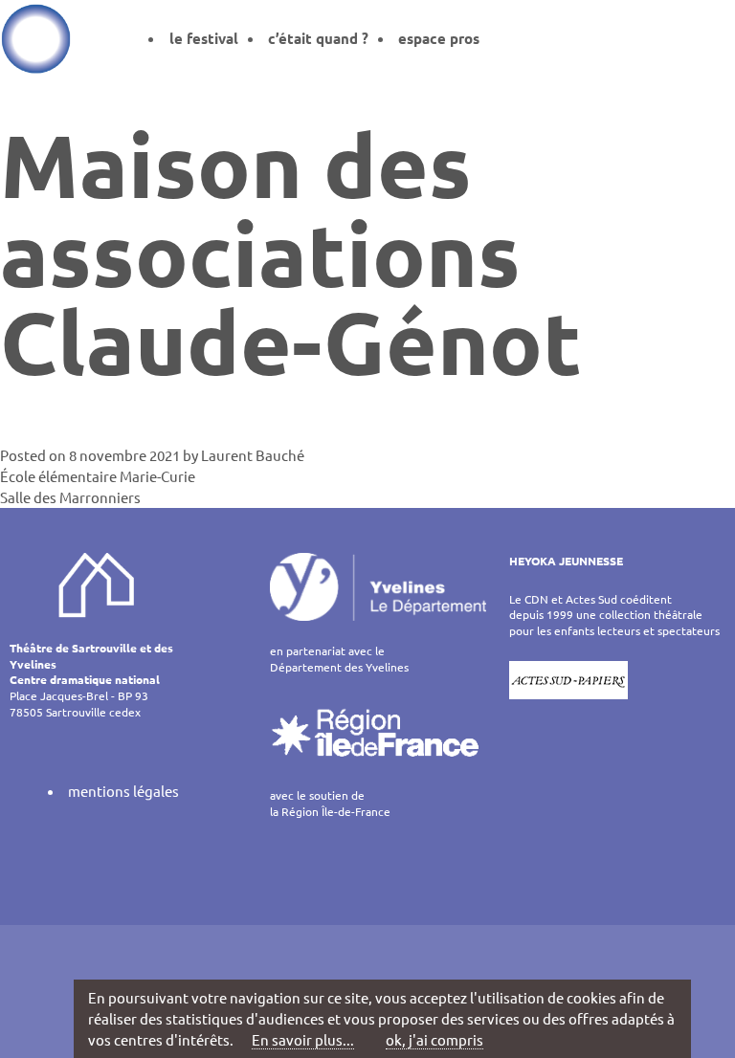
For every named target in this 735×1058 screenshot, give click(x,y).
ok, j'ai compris (434, 1039)
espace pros (438, 38)
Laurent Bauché (252, 455)
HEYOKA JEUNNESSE (566, 560)
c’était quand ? (318, 38)
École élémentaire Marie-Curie (97, 476)
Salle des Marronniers (70, 497)
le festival (203, 38)
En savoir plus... (303, 1039)
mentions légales (123, 791)
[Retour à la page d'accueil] (36, 38)
